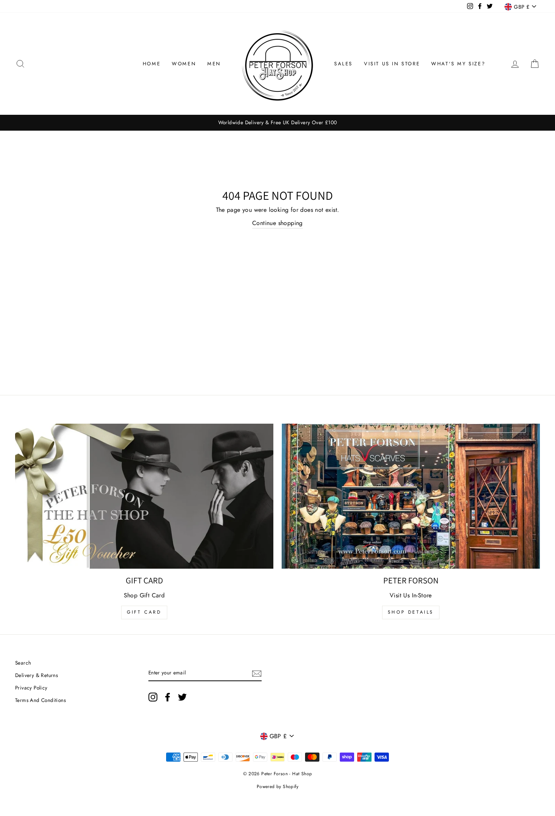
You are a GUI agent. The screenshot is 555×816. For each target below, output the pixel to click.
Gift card (144, 612)
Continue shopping (277, 223)
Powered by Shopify (277, 786)
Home (151, 63)
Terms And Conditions (40, 700)
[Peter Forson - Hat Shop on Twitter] (182, 697)
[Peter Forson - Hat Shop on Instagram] (152, 697)
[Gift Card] (144, 496)
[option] (277, 123)
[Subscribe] (257, 673)
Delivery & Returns (36, 675)
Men (214, 63)
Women (184, 63)
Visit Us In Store (392, 63)
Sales (343, 63)
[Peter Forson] (411, 496)
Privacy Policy (31, 687)
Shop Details (411, 612)
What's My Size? (458, 63)
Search (23, 662)
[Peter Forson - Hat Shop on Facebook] (167, 697)
